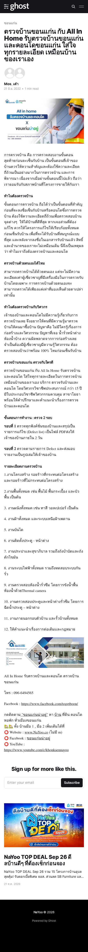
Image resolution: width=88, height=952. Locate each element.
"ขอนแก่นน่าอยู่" (34, 714)
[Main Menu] (81, 6)
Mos (7, 84)
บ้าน (57, 714)
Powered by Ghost (44, 920)
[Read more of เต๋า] (19, 73)
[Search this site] (73, 6)
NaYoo (38, 912)
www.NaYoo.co (36, 732)
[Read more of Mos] (10, 73)
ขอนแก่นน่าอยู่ (38, 738)
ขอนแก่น (10, 23)
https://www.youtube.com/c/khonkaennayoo (36, 749)
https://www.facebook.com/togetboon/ (49, 703)
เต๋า (16, 84)
